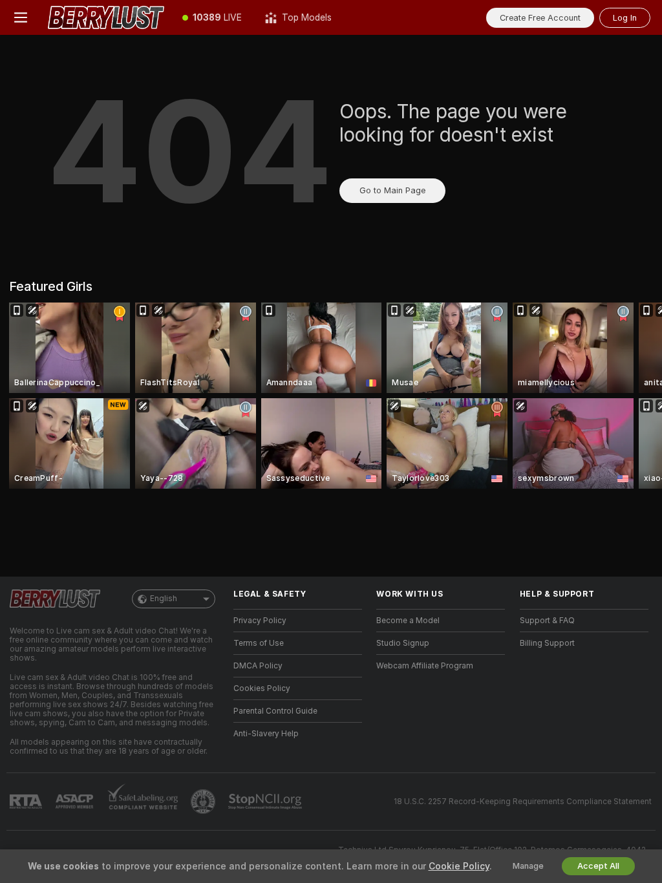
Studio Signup (402, 643)
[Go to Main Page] (106, 17)
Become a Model (408, 620)
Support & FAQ (547, 620)
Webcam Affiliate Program (424, 665)
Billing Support (547, 643)
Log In (625, 18)
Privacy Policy (259, 620)
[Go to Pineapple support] (204, 801)
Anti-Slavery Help (266, 733)
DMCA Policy (258, 665)
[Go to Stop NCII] (266, 801)
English (163, 598)
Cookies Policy (261, 688)
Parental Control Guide (275, 711)
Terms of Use (258, 643)
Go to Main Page (392, 190)
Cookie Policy (459, 866)
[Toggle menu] (20, 17)
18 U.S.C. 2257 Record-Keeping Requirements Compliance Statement (523, 801)
